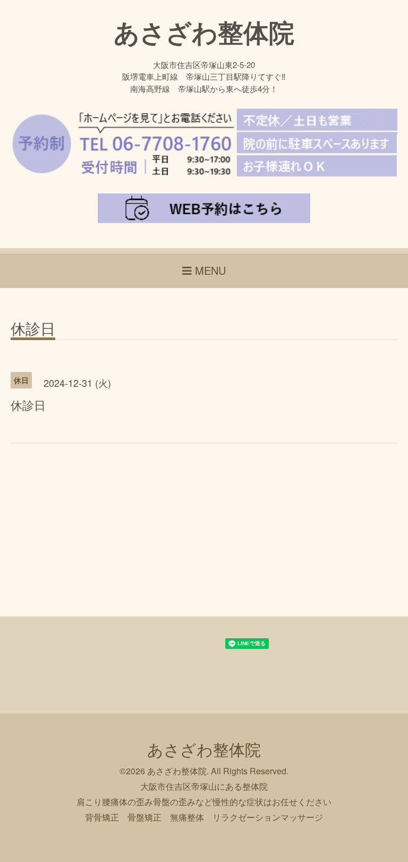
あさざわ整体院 (204, 31)
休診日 (33, 329)
